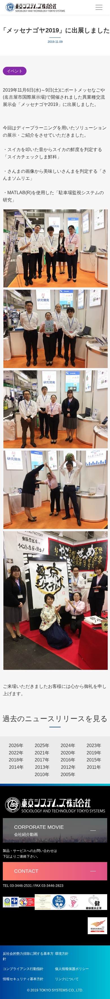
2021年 (42, 752)
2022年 (16, 752)
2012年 (68, 767)
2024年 (68, 745)
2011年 (94, 767)
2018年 (16, 759)
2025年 (42, 745)
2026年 (16, 745)
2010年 (42, 774)
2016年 (68, 759)
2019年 (94, 752)
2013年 (42, 767)
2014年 (16, 767)
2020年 (68, 752)
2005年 (68, 774)
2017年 (42, 759)
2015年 (94, 759)
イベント (15, 71)
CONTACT (26, 871)
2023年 (94, 745)
